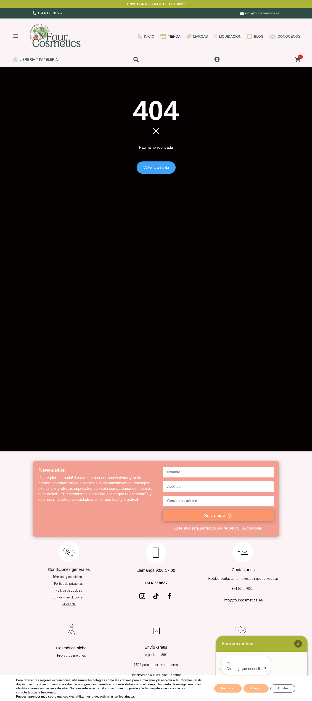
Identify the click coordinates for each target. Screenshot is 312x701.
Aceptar (256, 688)
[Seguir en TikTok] (156, 596)
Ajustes (282, 688)
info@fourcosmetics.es (243, 600)
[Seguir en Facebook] (170, 596)
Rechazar (228, 688)
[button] (298, 644)
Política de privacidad (69, 584)
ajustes (129, 697)
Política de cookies (69, 590)
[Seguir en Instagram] (142, 596)
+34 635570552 (155, 583)
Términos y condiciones (69, 577)
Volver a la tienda (156, 167)
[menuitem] (47, 13)
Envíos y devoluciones (69, 597)
